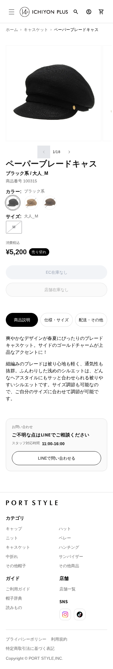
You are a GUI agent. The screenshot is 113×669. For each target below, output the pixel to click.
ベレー (65, 538)
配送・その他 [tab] (91, 320)
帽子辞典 (14, 598)
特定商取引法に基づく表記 (30, 648)
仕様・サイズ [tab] (56, 320)
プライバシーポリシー (26, 639)
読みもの (14, 607)
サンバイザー (71, 556)
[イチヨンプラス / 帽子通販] (44, 12)
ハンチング (69, 547)
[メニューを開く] (11, 12)
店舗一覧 (67, 589)
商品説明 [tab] (22, 320)
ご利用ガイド (18, 589)
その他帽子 (16, 565)
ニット (12, 538)
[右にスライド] (69, 152)
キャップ (14, 528)
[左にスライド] (43, 152)
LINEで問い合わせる (56, 458)
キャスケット (18, 547)
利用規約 (59, 639)
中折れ (12, 556)
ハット (65, 528)
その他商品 (69, 565)
